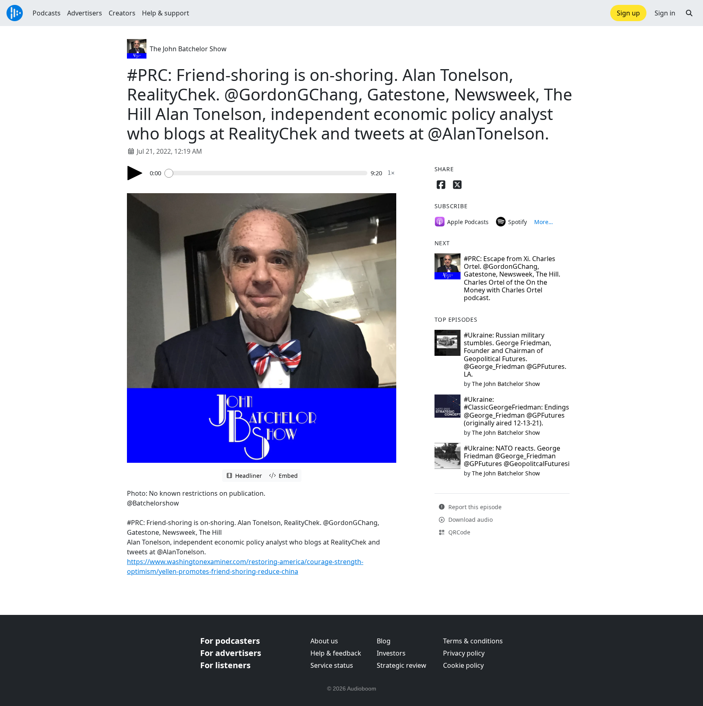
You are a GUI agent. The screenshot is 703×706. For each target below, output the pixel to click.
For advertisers (230, 652)
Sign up (628, 13)
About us (324, 640)
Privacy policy (464, 653)
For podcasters (230, 640)
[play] (135, 173)
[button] (689, 13)
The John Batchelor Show (188, 48)
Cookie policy (463, 665)
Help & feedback (335, 653)
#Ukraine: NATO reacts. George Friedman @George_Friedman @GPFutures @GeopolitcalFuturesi (517, 456)
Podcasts (47, 13)
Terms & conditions (473, 640)
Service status (331, 665)
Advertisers (84, 13)
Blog (384, 640)
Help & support (165, 13)
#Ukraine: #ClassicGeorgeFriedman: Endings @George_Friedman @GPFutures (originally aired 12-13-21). (516, 411)
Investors (391, 653)
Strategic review (401, 665)
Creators (122, 13)
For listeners (225, 665)
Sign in (665, 13)
